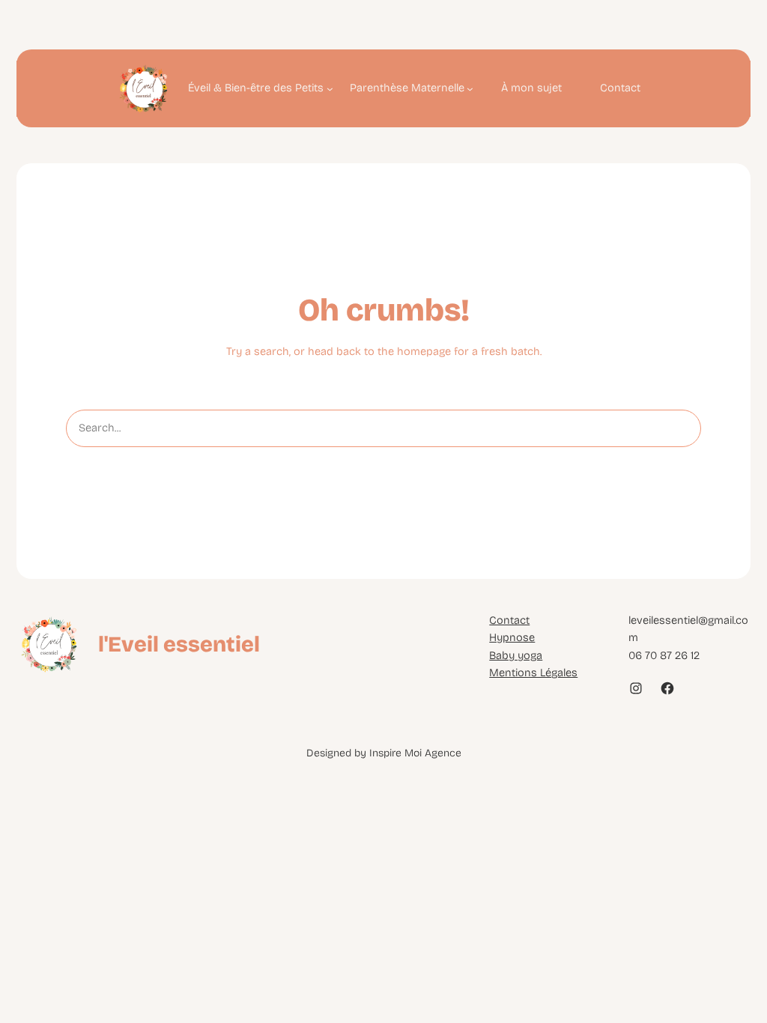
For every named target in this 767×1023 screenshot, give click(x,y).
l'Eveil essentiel (179, 644)
